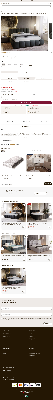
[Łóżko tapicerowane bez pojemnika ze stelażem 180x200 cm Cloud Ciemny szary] (3, 151)
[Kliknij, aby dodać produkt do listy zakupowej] (48, 53)
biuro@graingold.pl (9, 370)
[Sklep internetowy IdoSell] (26, 396)
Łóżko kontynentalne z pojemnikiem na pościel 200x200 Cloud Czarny (38, 224)
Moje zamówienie (7, 346)
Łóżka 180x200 (22, 11)
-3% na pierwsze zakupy (9, 302)
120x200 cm (26, 81)
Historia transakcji (32, 355)
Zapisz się (47, 323)
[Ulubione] (48, 3)
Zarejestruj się (31, 348)
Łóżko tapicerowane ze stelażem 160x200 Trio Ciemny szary (13, 256)
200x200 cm (9, 78)
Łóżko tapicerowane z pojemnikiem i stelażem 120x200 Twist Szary (39, 256)
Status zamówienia (6, 348)
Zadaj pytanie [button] (39, 193)
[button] (31, 64)
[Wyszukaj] (49, 7)
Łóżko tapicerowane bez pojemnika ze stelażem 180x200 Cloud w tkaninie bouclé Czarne (12, 224)
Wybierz (6, 178)
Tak (26, 72)
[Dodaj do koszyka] (23, 227)
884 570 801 (7, 368)
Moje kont (31, 346)
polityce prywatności (43, 318)
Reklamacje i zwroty (7, 351)
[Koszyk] (45, 3)
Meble (8, 11)
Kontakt (4, 353)
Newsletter (31, 358)
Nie (9, 72)
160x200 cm (43, 78)
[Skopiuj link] (51, 53)
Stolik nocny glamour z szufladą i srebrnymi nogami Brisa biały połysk (38, 176)
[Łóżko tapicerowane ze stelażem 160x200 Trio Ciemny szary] (13, 244)
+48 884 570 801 (10, 194)
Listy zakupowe (32, 351)
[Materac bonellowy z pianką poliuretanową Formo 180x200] (14, 163)
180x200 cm (26, 78)
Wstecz (3, 11)
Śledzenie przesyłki (6, 350)
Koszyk (30, 350)
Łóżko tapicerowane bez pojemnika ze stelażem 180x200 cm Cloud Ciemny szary (12, 288)
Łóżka (12, 11)
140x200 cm (9, 81)
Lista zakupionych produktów (34, 353)
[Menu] (51, 3)
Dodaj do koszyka (26, 102)
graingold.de (27, 392)
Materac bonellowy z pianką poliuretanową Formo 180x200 (12, 176)
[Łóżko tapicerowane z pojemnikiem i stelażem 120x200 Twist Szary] (39, 244)
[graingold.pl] (5, 3)
